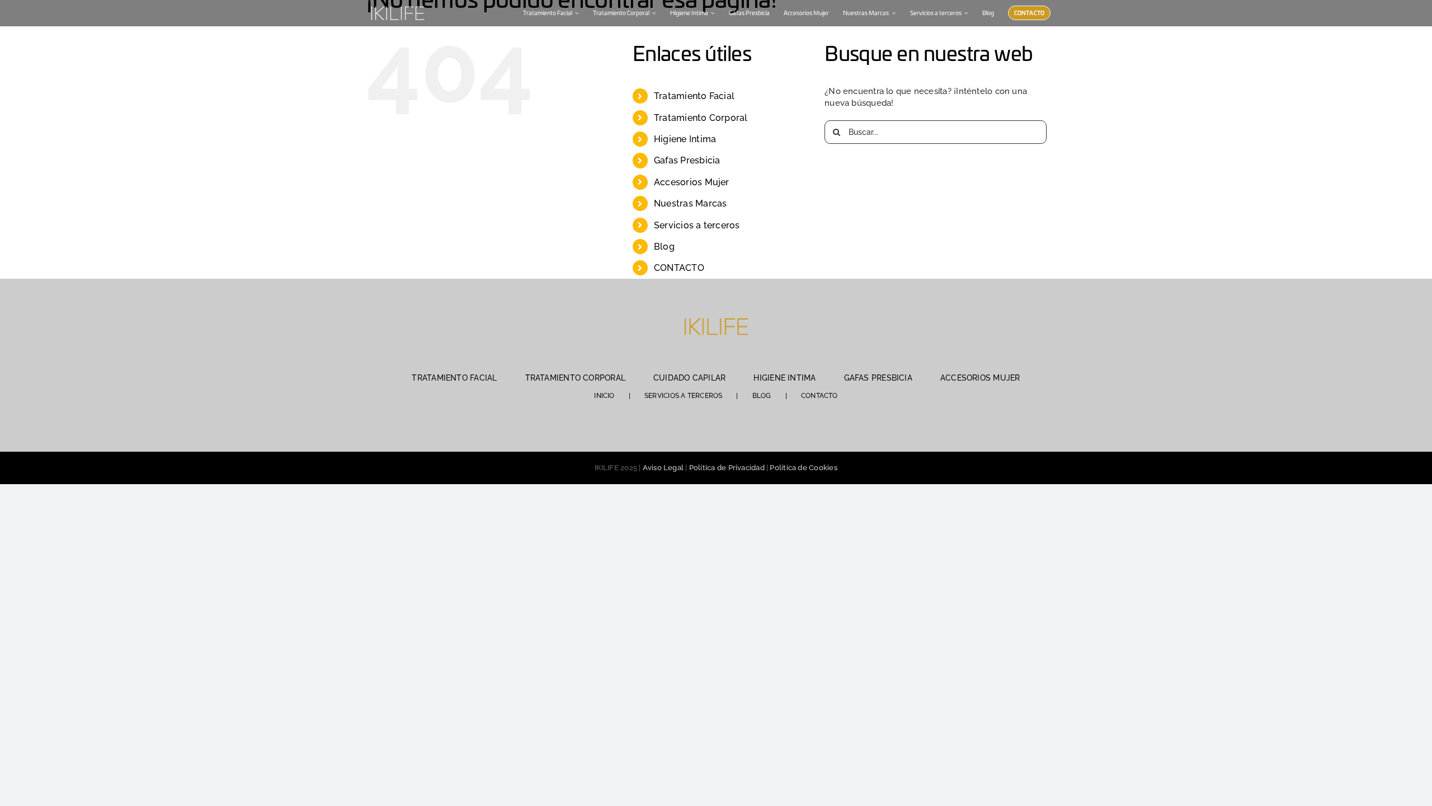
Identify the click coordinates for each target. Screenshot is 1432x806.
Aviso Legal (663, 467)
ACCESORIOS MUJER (980, 377)
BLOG (761, 396)
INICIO (604, 396)
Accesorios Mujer (691, 182)
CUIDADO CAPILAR (689, 377)
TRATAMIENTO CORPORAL (575, 377)
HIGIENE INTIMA (784, 377)
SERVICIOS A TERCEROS (683, 396)
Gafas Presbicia (687, 160)
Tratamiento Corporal (701, 118)
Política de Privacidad (727, 467)
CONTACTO (679, 268)
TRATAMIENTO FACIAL (454, 377)
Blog (664, 246)
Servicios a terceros (697, 225)
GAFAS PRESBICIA (878, 377)
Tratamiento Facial (694, 96)
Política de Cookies (803, 467)
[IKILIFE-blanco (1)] (397, 5)
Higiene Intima (685, 139)
